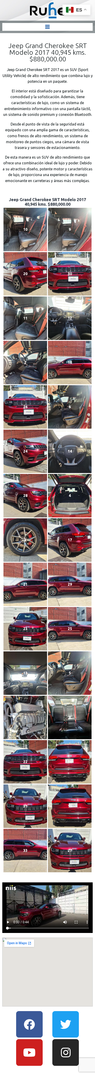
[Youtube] (29, 1052)
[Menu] (47, 27)
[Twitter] (65, 1024)
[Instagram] (65, 1052)
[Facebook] (29, 1024)
